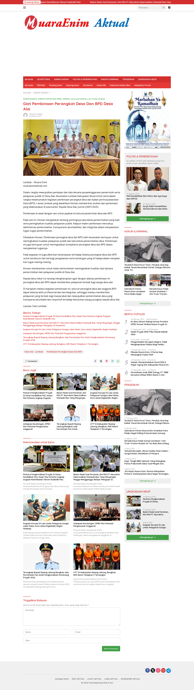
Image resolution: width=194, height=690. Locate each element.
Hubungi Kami (72, 85)
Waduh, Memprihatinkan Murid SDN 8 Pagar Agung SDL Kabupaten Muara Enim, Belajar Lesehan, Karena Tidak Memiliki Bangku (151, 363)
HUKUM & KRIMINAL (110, 79)
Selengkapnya (147, 218)
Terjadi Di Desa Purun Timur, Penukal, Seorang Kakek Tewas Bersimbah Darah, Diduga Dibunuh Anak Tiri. (147, 267)
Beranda (29, 79)
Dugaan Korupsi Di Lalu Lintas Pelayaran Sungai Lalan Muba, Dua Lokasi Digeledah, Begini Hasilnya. (70, 329)
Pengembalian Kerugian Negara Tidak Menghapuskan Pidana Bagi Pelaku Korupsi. (149, 343)
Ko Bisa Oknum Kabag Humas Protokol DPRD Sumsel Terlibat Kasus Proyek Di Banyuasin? (149, 322)
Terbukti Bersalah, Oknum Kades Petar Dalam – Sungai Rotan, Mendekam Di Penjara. (147, 452)
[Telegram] (168, 670)
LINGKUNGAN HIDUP (147, 79)
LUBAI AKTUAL (111, 679)
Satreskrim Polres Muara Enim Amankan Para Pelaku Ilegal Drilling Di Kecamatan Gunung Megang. (134, 291)
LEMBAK (66, 99)
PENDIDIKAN (128, 79)
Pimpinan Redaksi (36, 114)
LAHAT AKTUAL (94, 679)
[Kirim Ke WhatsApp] (118, 361)
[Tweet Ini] (101, 361)
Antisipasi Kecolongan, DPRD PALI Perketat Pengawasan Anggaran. (54, 333)
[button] (164, 7)
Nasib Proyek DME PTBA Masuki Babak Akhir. (149, 333)
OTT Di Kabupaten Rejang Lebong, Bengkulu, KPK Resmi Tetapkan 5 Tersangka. (61, 344)
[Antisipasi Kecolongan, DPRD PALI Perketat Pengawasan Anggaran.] (38, 412)
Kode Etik (101, 85)
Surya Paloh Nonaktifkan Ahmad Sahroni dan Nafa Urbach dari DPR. (155, 207)
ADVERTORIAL (43, 79)
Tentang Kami (55, 85)
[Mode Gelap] (169, 7)
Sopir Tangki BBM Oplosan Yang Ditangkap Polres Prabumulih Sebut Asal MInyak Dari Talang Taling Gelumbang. (144, 462)
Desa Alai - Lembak (34, 351)
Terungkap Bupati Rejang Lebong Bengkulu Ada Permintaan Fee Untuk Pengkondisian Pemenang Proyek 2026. (69, 338)
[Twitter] (153, 670)
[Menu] (25, 7)
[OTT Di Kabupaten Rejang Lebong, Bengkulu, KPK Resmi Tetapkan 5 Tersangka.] (105, 412)
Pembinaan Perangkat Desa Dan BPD (64, 351)
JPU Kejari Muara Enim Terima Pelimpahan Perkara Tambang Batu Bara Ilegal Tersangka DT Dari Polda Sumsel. (146, 472)
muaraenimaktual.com (81, 99)
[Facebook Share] (95, 361)
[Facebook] (147, 670)
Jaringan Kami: (62, 679)
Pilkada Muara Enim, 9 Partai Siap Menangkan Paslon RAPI (147, 353)
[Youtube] (163, 670)
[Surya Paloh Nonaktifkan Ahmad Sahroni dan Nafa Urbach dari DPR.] (134, 208)
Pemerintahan (98, 99)
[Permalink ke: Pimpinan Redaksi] (25, 115)
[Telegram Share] (112, 361)
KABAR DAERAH (61, 79)
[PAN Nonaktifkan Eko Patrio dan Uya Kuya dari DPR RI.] (148, 179)
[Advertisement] (97, 55)
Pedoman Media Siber (120, 85)
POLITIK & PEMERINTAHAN (85, 79)
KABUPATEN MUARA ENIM (49, 99)
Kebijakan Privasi (142, 85)
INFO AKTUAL (78, 679)
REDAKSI (41, 85)
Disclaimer (88, 85)
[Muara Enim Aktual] (77, 22)
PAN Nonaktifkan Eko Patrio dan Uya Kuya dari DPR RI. (147, 197)
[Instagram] (158, 670)
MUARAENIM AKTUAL (130, 679)
